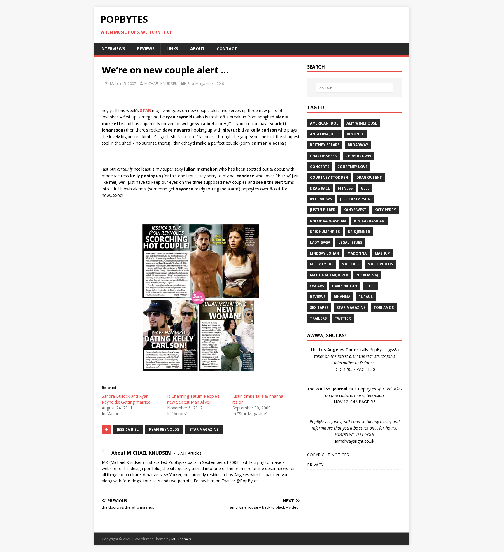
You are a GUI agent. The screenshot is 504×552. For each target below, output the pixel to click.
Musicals (350, 264)
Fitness (345, 188)
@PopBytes (247, 480)
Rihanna (342, 296)
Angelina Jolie (324, 134)
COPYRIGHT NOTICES (328, 455)
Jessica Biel (128, 429)
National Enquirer (329, 275)
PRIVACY (315, 464)
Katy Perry (385, 209)
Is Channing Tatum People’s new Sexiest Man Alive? (193, 399)
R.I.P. (370, 285)
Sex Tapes (319, 307)
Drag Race (320, 188)
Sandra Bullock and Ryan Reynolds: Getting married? (127, 399)
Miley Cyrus (321, 264)
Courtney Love (352, 166)
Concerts (319, 166)
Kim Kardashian (369, 220)
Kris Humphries (325, 231)
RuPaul (365, 296)
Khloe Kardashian (328, 220)
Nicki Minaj (367, 275)
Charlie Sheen (323, 155)
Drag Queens (369, 177)
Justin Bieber (322, 209)
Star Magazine (200, 83)
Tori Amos (384, 307)
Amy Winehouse (361, 123)
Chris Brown (358, 155)
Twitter (343, 318)
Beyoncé (355, 134)
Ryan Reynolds (164, 429)
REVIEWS (146, 48)
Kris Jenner (359, 231)
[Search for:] (355, 88)
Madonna (357, 253)
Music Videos (380, 264)
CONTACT (227, 48)
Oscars (317, 285)
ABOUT (197, 48)
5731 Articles (189, 453)
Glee (365, 188)
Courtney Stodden (329, 177)
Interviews (321, 199)
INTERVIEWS (112, 48)
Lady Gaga (320, 242)
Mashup (382, 253)
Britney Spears (325, 144)
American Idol (324, 123)
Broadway (358, 144)
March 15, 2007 (123, 83)
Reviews (318, 296)
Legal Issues (350, 242)
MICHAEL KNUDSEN (161, 83)
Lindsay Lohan (324, 253)
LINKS (172, 48)
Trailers (318, 318)
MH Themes (181, 539)
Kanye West (355, 209)
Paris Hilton (344, 285)
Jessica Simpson (355, 199)
